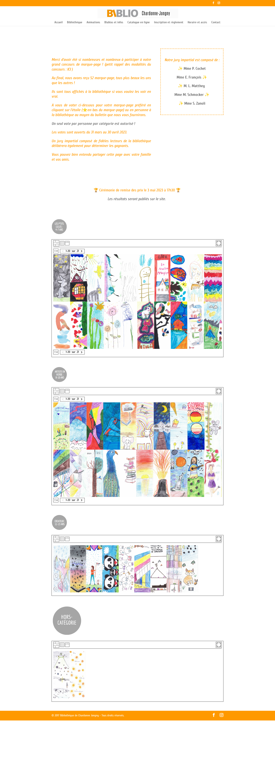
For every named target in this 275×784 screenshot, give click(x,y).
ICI (69, 69)
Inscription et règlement (168, 22)
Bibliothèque (74, 22)
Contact (215, 22)
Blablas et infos (113, 22)
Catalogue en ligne (138, 22)
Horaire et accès (197, 22)
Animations (93, 22)
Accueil (58, 22)
